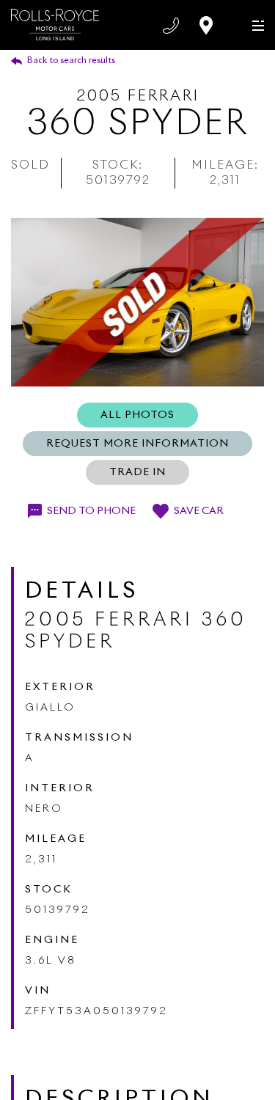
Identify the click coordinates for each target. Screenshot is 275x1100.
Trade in (137, 472)
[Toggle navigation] (255, 24)
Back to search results (71, 60)
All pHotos (137, 415)
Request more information (137, 444)
